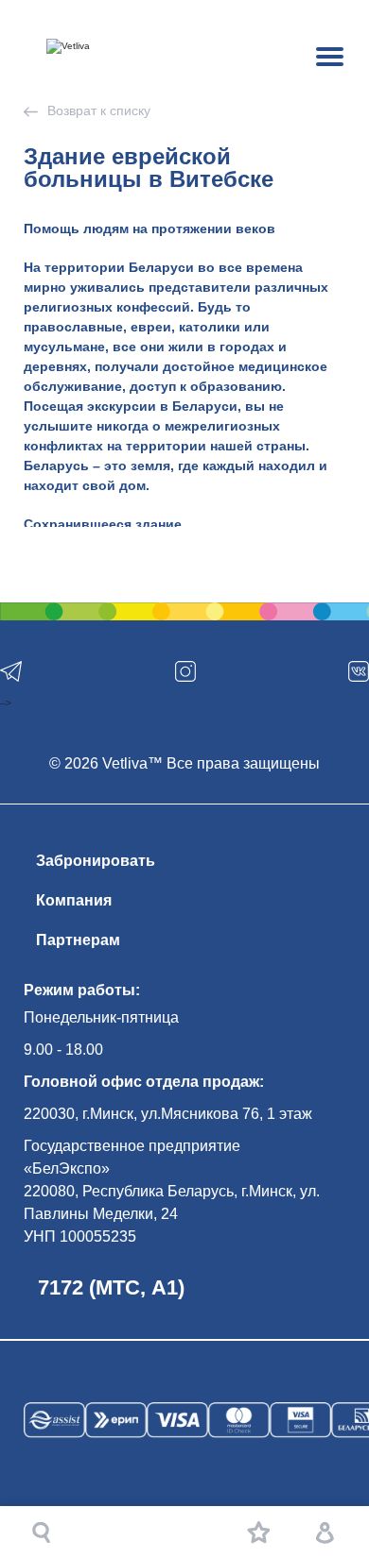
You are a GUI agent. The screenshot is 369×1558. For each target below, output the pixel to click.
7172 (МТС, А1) (111, 1287)
